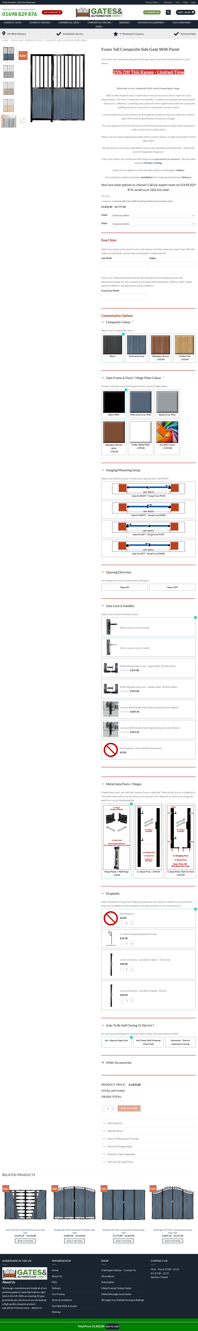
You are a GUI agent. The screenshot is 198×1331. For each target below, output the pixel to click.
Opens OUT (172, 587)
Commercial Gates (68, 22)
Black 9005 (113, 414)
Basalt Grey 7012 (167, 414)
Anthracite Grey (136, 356)
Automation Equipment (151, 22)
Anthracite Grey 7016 (140, 414)
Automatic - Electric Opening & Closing (180, 1042)
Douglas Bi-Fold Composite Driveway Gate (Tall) (74, 1231)
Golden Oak (184, 356)
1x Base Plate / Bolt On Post (180, 871)
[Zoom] (23, 121)
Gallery (180, 170)
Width (104, 223)
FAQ (54, 1282)
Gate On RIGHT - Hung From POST (148, 496)
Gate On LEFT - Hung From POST (148, 534)
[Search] (168, 12)
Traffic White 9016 (140, 444)
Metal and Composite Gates (26, 40)
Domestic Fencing (40, 22)
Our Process (58, 1294)
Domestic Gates (12, 22)
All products (107, 1276)
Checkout (168, 2)
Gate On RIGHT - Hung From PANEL (148, 515)
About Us (37, 1307)
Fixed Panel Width (110, 290)
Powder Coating (153, 162)
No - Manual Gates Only (116, 1040)
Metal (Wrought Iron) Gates (116, 1294)
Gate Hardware (181, 22)
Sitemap (56, 1311)
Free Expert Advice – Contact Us (118, 1270)
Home (5, 40)
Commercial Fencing (99, 22)
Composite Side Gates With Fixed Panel (66, 40)
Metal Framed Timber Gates (116, 1288)
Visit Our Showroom (26, 2)
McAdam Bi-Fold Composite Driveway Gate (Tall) (123, 1231)
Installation (147, 177)
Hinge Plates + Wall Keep (116, 871)
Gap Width (106, 258)
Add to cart (129, 1108)
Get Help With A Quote (64, 1305)
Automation (107, 1282)
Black (112, 356)
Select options (25, 1241)
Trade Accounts (9, 2)
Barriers (124, 22)
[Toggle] (104, 1123)
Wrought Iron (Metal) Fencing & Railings (122, 1299)
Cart (178, 2)
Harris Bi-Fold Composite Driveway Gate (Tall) (25, 1231)
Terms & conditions (62, 1299)
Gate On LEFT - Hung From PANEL (148, 553)
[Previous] (24, 85)
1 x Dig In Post (143, 871)
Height (104, 215)
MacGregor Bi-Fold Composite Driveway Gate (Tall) (172, 1231)
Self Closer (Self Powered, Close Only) (148, 1042)
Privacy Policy (152, 2)
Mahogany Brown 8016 (113, 446)
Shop (185, 2)
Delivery (186, 177)
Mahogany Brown (160, 356)
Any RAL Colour (167, 444)
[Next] (91, 85)
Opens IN (124, 587)
